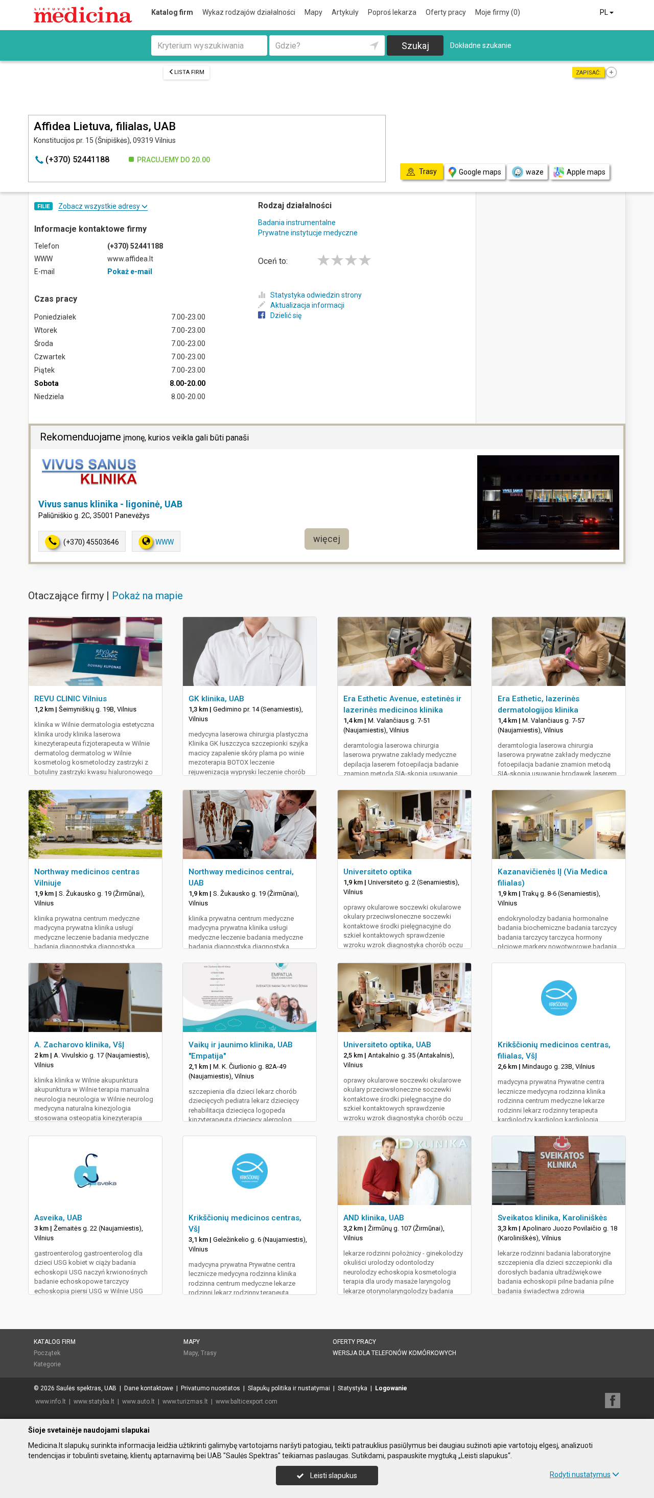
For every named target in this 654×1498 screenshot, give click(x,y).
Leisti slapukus (333, 1475)
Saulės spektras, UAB (86, 1388)
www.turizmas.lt (185, 1401)
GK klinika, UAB (216, 698)
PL (605, 12)
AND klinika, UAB (373, 1217)
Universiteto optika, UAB (387, 1044)
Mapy (313, 12)
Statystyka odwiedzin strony (316, 295)
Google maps (480, 172)
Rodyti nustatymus (580, 1474)
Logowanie (391, 1388)
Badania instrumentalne (297, 222)
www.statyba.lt (94, 1401)
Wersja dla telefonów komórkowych (394, 1353)
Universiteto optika (377, 871)
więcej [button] (326, 538)
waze (535, 172)
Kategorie (47, 1364)
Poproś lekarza (392, 12)
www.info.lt (50, 1401)
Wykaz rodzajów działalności (248, 12)
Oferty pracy (446, 12)
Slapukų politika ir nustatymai (289, 1388)
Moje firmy (497, 12)
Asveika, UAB (58, 1217)
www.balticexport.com (246, 1401)
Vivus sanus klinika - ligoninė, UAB (110, 504)
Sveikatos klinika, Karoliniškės (552, 1217)
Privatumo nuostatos (210, 1388)
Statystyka (352, 1388)
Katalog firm (172, 12)
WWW (164, 542)
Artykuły (345, 12)
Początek (47, 1353)
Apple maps (586, 172)
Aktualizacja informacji (307, 305)
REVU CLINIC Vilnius (70, 698)
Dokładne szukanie (480, 45)
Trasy (209, 1353)
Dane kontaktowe (148, 1388)
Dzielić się (285, 315)
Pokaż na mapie (147, 596)
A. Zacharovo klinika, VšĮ (79, 1044)
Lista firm (189, 72)
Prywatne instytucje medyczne (308, 233)
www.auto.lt (138, 1401)
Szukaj (415, 45)
